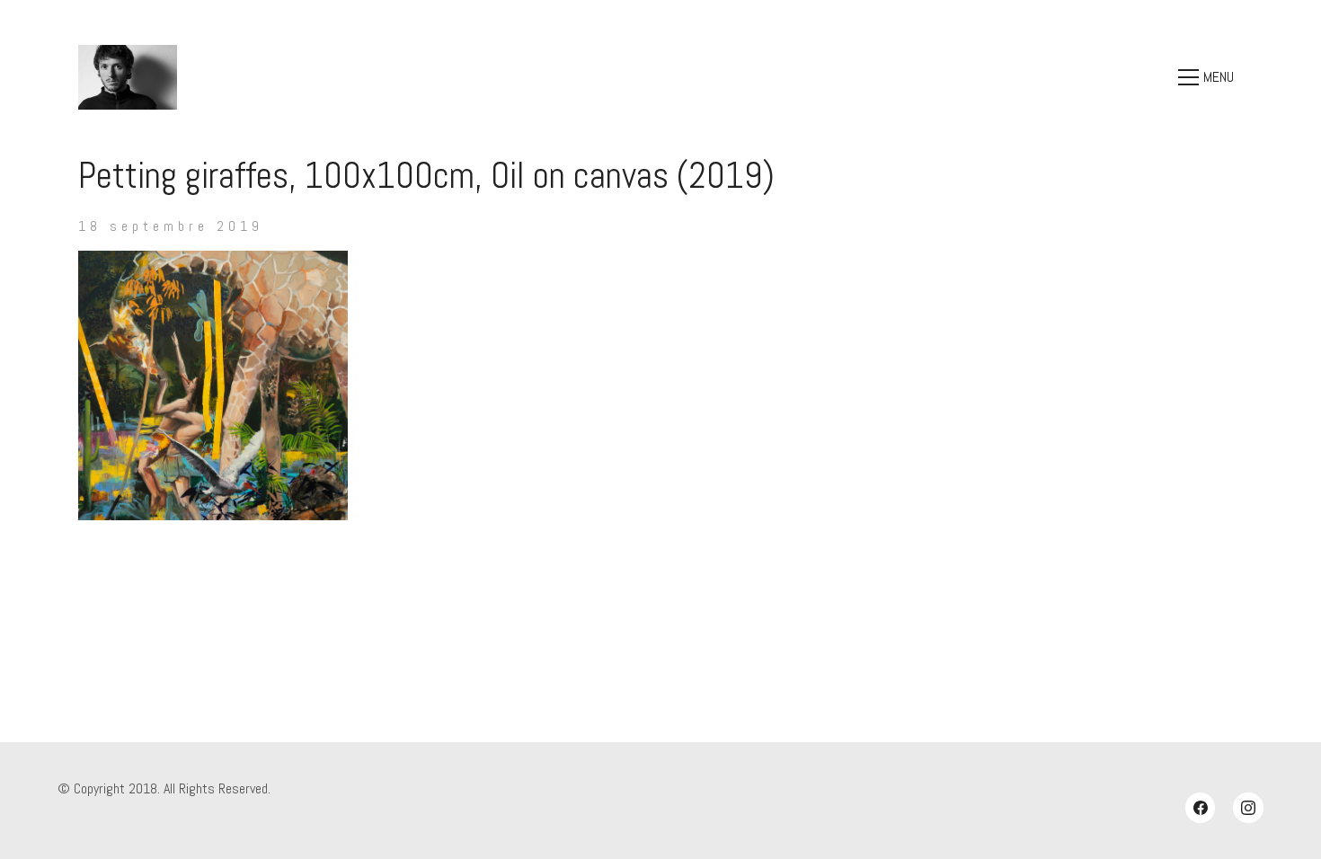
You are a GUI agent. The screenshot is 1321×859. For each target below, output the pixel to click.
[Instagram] (1248, 808)
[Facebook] (1200, 808)
